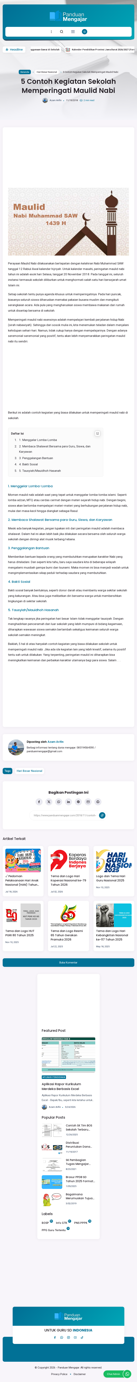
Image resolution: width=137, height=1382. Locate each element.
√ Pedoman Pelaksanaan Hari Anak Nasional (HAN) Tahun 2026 (22, 880)
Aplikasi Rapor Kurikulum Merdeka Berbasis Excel (61, 1086)
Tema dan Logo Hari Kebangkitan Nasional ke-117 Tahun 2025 (112, 935)
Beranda (25, 72)
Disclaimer (80, 1374)
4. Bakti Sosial (28, 464)
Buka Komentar (68, 962)
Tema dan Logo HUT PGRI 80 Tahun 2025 (19, 933)
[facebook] (39, 801)
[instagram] (68, 1337)
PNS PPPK (80, 1223)
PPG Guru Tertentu (54, 1230)
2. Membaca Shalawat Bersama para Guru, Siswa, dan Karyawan (54, 449)
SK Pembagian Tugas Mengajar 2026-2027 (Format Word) (79, 1162)
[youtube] (75, 1337)
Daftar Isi (17, 433)
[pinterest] (78, 801)
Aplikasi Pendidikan (54, 1077)
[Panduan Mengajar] (68, 24)
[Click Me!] (127, 1374)
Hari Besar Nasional (47, 72)
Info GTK (61, 1223)
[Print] (98, 801)
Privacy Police (59, 1374)
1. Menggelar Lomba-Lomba (38, 440)
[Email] (88, 801)
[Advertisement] (68, 1000)
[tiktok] (82, 1337)
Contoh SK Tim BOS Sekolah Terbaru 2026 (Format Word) (80, 1128)
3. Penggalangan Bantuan (36, 458)
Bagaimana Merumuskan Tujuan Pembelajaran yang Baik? (80, 1196)
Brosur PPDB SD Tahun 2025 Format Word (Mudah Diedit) (79, 1179)
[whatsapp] (58, 801)
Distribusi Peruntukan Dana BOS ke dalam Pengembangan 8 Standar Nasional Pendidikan (78, 1145)
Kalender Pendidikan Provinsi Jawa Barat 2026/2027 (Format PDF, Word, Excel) (92, 49)
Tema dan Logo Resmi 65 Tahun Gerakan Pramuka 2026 (67, 935)
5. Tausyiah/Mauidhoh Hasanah (40, 470)
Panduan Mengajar (68, 1367)
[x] (48, 801)
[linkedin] (68, 801)
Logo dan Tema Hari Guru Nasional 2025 (110, 878)
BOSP (45, 1223)
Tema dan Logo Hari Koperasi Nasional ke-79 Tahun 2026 (68, 880)
